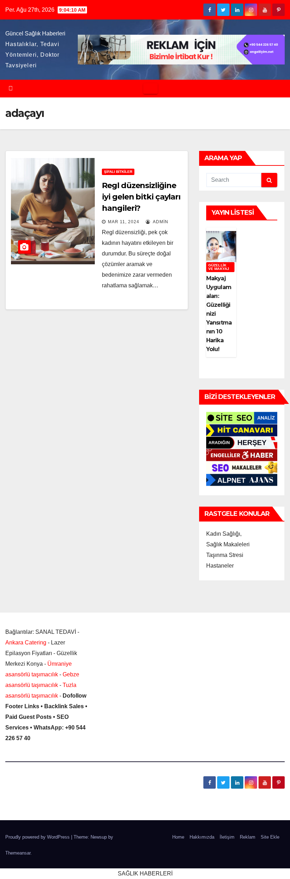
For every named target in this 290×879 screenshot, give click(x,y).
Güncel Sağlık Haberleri (35, 33)
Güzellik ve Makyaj (219, 267)
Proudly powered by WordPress (38, 837)
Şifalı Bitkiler (118, 172)
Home (178, 837)
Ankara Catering (25, 642)
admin (160, 221)
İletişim (227, 837)
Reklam (247, 837)
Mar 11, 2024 (123, 221)
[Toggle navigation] (150, 88)
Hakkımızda (202, 837)
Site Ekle (270, 837)
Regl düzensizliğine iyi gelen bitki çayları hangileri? (141, 197)
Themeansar (17, 853)
